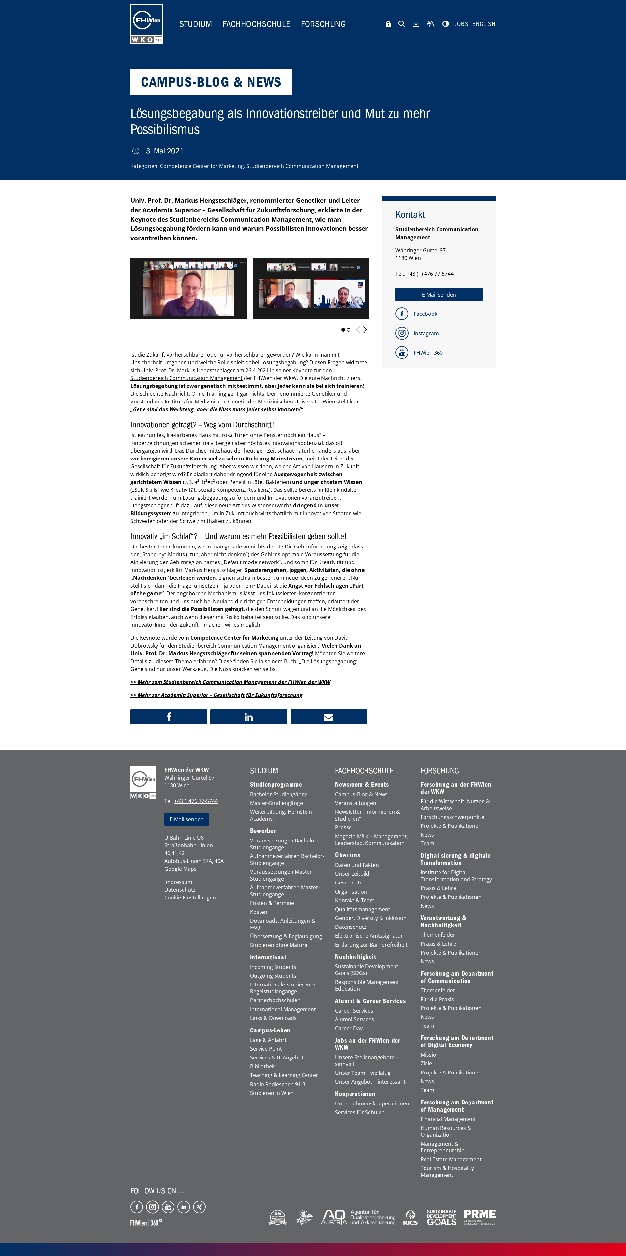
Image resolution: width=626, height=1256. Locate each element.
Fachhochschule (257, 24)
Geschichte (349, 882)
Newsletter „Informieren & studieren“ (367, 815)
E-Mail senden (187, 819)
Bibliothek (262, 1066)
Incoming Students (273, 967)
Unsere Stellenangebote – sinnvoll (366, 1061)
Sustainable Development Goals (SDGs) (366, 970)
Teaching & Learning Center (284, 1075)
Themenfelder (438, 934)
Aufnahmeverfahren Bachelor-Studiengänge (287, 860)
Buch (290, 661)
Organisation (351, 891)
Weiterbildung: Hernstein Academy (281, 815)
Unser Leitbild (352, 873)
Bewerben (263, 831)
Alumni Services (354, 1019)
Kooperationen (355, 1094)
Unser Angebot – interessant (370, 1081)
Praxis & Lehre (438, 888)
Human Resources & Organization (446, 1131)
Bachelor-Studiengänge (278, 794)
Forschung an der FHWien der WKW (456, 788)
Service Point (266, 1048)
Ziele (426, 1063)
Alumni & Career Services (370, 1001)
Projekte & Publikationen (451, 826)
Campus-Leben (270, 1030)
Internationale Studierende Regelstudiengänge (283, 988)
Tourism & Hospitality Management (447, 1171)
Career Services (354, 1010)
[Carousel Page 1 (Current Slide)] (343, 330)
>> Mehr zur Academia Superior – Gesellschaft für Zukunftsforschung (216, 695)
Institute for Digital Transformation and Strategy (456, 876)
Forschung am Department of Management (457, 1106)
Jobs (462, 24)
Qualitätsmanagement (362, 909)
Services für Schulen (360, 1112)
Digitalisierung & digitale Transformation (456, 859)
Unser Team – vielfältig (363, 1073)
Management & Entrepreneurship (443, 1147)
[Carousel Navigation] (361, 330)
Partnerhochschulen (275, 1000)
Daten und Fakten (357, 865)
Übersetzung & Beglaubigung (286, 936)
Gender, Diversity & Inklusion (371, 918)
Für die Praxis (437, 999)
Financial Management (448, 1119)
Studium (195, 24)
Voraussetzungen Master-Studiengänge (282, 875)
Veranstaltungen (355, 803)
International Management (283, 1009)
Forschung (323, 24)
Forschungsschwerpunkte (452, 817)
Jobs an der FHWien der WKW (367, 1044)
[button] (168, 716)
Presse (343, 827)
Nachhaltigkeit (355, 956)
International (268, 957)
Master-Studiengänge (276, 803)
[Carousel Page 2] (348, 330)
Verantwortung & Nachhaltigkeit (444, 921)
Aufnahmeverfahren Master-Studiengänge (285, 891)
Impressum (178, 881)
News (427, 834)
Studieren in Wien (272, 1093)
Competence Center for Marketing (202, 165)
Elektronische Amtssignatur (369, 935)
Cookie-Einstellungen (190, 897)
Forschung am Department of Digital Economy (457, 1041)
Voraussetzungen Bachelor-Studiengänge (284, 844)
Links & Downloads (273, 1018)
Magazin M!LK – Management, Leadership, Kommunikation (371, 840)
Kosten (258, 912)
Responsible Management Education (367, 985)
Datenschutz (180, 889)
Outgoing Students (273, 975)
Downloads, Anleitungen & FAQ (282, 924)
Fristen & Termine (272, 903)
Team (427, 843)
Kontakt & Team (355, 900)
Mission (430, 1054)
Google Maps (180, 868)
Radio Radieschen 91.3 (277, 1084)
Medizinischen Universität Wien (296, 401)
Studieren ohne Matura (278, 945)
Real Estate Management (451, 1159)
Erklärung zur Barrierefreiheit (371, 945)
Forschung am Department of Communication (457, 977)
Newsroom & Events (362, 784)
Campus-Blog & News (361, 794)
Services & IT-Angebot (277, 1057)
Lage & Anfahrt (268, 1040)
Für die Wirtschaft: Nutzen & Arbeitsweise (455, 805)
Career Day (349, 1028)
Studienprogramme (276, 784)
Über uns (347, 855)
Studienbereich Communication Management (302, 165)
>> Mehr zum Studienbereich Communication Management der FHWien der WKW (230, 682)
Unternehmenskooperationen (372, 1103)
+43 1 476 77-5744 (196, 801)
